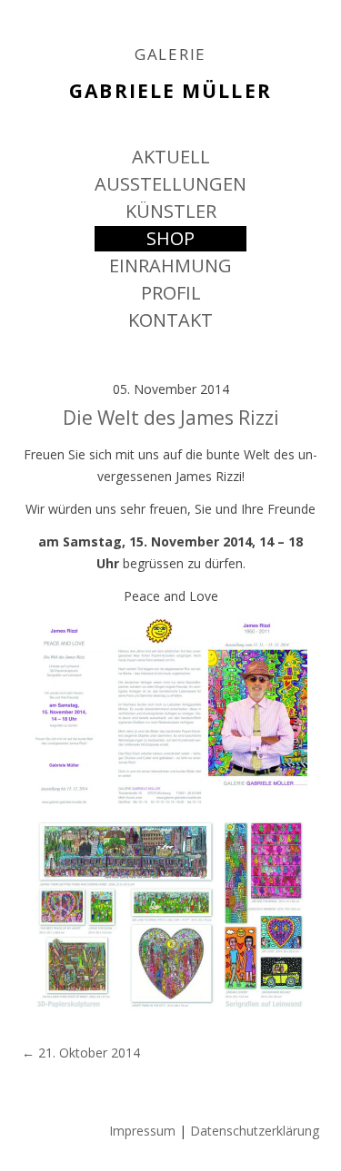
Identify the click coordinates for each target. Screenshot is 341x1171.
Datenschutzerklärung (254, 1130)
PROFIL (171, 292)
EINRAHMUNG (170, 265)
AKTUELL (171, 156)
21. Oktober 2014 (81, 1052)
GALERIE (170, 54)
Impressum (142, 1130)
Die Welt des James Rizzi (171, 417)
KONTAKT (170, 320)
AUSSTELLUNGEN (170, 184)
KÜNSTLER (170, 211)
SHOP (170, 238)
